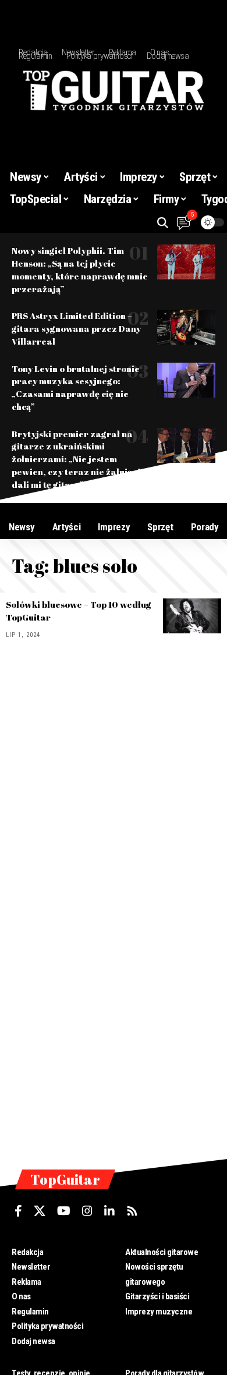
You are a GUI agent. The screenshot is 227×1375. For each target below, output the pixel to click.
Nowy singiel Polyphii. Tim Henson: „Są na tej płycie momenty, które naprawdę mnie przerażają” (80, 269)
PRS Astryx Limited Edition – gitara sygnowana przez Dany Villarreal (76, 328)
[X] (39, 1211)
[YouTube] (63, 1211)
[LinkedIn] (109, 1211)
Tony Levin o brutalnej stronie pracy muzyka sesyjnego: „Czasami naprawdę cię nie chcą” (76, 387)
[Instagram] (87, 1211)
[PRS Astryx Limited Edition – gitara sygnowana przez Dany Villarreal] (186, 327)
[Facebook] (18, 1211)
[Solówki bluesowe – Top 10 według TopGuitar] (192, 615)
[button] (162, 222)
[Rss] (132, 1211)
